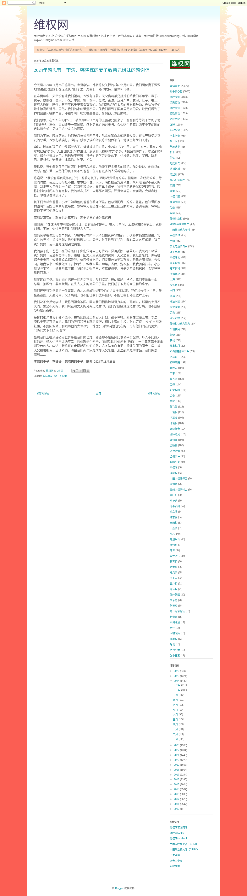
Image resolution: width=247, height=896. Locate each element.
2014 (177, 789)
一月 (176, 739)
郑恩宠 (173, 572)
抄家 (172, 401)
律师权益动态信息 (180, 323)
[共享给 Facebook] (84, 371)
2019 (177, 764)
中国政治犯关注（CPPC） (184, 849)
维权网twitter (177, 833)
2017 (177, 774)
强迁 (172, 124)
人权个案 (175, 196)
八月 (176, 704)
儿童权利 (175, 345)
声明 (172, 240)
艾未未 (173, 578)
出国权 (173, 522)
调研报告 (175, 428)
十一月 (177, 690)
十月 (176, 695)
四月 (176, 724)
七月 (176, 709)
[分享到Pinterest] (88, 371)
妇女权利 (175, 390)
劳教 (172, 312)
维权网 (51, 25)
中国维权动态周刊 (180, 229)
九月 (176, 699)
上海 (172, 279)
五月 (176, 719)
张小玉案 (175, 655)
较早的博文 (154, 393)
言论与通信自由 (178, 246)
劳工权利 (175, 268)
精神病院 (175, 362)
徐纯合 (173, 544)
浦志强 (173, 517)
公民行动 (175, 102)
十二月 (177, 685)
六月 (176, 714)
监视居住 (175, 456)
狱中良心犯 (60, 375)
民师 (172, 384)
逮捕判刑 (175, 168)
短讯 (172, 644)
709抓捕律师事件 (179, 224)
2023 (177, 745)
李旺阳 (173, 495)
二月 (176, 734)
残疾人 (173, 367)
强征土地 (175, 251)
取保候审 (175, 307)
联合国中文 (176, 860)
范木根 (173, 566)
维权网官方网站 (178, 827)
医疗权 (173, 583)
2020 (177, 759)
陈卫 (172, 550)
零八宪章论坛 (177, 611)
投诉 (172, 152)
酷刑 (172, 185)
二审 (172, 373)
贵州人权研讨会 (178, 489)
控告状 (173, 285)
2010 (177, 808)
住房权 (173, 638)
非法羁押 (175, 318)
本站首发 (48, 375)
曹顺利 (173, 445)
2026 (177, 671)
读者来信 (175, 262)
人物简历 (175, 633)
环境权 (173, 423)
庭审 (172, 191)
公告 (172, 395)
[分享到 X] (81, 371)
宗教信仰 (175, 235)
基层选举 (175, 146)
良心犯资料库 (177, 180)
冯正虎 (173, 417)
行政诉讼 (175, 113)
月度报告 (175, 163)
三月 (176, 729)
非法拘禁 (175, 301)
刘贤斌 (173, 605)
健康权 (173, 472)
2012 (177, 799)
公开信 (173, 141)
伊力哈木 (175, 649)
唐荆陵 (173, 484)
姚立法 (173, 511)
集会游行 (175, 555)
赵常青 (173, 616)
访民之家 (175, 119)
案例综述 (175, 622)
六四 (172, 290)
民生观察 (175, 855)
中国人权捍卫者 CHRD (183, 844)
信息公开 (175, 356)
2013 (177, 794)
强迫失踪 (175, 202)
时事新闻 (175, 506)
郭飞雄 (173, 406)
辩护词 (173, 500)
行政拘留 (175, 130)
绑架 (172, 334)
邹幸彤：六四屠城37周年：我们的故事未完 (59, 50)
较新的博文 (43, 393)
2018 (177, 769)
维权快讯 (175, 108)
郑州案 (173, 439)
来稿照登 (175, 461)
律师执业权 (176, 218)
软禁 (172, 213)
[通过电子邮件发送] (73, 371)
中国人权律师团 (178, 478)
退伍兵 (173, 589)
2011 (177, 804)
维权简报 (175, 97)
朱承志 (173, 600)
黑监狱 (173, 174)
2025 (177, 676)
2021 (177, 755)
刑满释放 (175, 273)
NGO (172, 533)
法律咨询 (175, 450)
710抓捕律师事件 (179, 351)
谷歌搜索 (175, 866)
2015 (177, 784)
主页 (98, 393)
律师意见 (175, 434)
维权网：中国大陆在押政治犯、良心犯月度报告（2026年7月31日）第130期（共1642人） (135, 50)
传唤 (172, 207)
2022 (177, 750)
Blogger (119, 888)
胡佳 (172, 627)
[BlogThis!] (77, 371)
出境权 (173, 412)
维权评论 (175, 257)
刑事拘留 (175, 135)
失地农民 (175, 329)
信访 (172, 157)
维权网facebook (179, 838)
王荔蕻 (173, 528)
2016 (177, 779)
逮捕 (172, 296)
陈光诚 (173, 379)
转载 (172, 340)
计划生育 (175, 539)
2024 (177, 680)
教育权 (173, 561)
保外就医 (175, 594)
